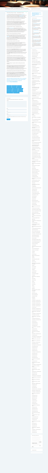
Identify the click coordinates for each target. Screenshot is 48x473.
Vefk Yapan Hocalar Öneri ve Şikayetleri (37, 19)
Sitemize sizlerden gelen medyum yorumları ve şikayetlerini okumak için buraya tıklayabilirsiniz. (36, 8)
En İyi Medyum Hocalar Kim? (36, 30)
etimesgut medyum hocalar (16, 92)
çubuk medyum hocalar (9, 91)
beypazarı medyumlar (15, 88)
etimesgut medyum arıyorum (10, 92)
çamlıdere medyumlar (21, 88)
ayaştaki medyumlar (14, 87)
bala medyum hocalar (19, 87)
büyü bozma (23, 14)
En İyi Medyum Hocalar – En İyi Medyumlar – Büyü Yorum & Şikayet (16, 8)
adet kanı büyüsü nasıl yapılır (35, 438)
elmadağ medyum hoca (20, 91)
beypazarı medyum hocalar (9, 88)
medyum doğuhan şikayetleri (37, 437)
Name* (7, 108)
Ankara (7, 14)
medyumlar (8, 36)
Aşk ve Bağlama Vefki (36, 27)
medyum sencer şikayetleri (35, 440)
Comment (8, 100)
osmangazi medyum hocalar (39, 440)
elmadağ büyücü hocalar (15, 91)
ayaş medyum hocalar (9, 87)
